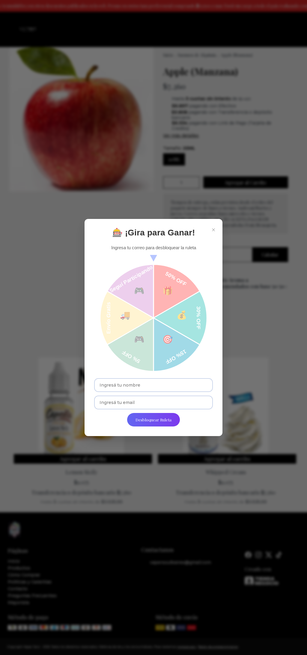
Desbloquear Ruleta (153, 419)
